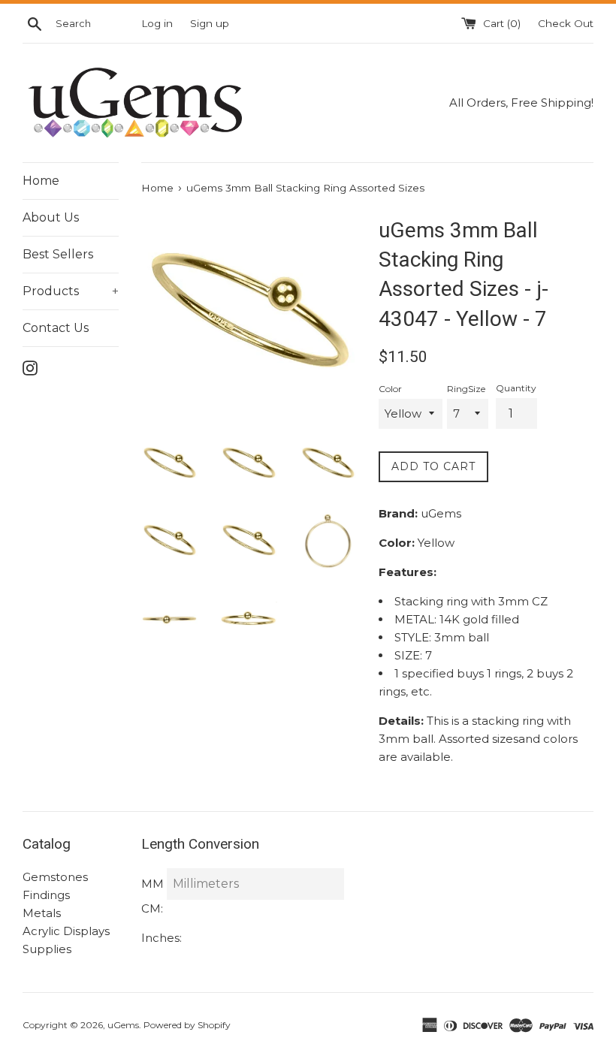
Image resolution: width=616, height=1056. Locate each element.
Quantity (516, 388)
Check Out (565, 23)
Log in (157, 23)
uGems (123, 1024)
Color (390, 388)
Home (41, 180)
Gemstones (55, 877)
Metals (42, 913)
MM (152, 883)
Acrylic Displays (66, 931)
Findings (46, 895)
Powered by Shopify (187, 1024)
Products (71, 291)
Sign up (209, 23)
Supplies (47, 949)
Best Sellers (58, 254)
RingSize (466, 388)
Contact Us (56, 328)
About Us (51, 217)
